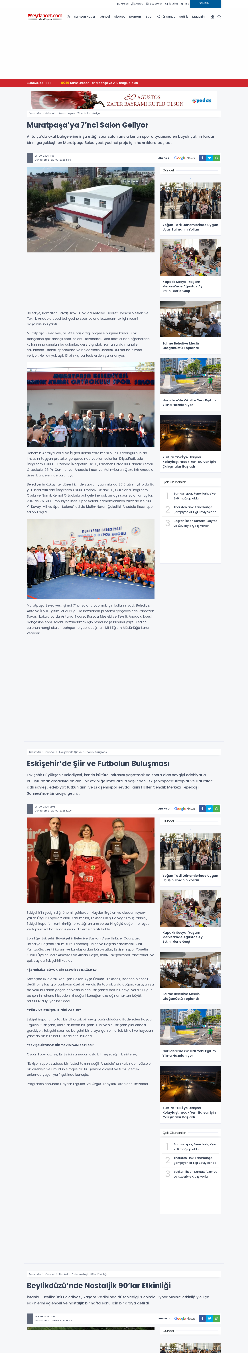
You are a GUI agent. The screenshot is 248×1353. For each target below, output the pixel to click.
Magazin (198, 16)
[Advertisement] (124, 51)
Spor (149, 16)
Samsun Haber (84, 16)
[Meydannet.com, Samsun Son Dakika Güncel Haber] (45, 16)
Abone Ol (164, 158)
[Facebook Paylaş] (202, 158)
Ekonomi (135, 16)
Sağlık (183, 16)
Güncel (105, 16)
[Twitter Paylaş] (209, 158)
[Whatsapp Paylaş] (216, 158)
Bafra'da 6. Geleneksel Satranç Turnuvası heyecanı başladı (109, 82)
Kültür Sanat (166, 16)
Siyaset (119, 16)
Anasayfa (35, 113)
